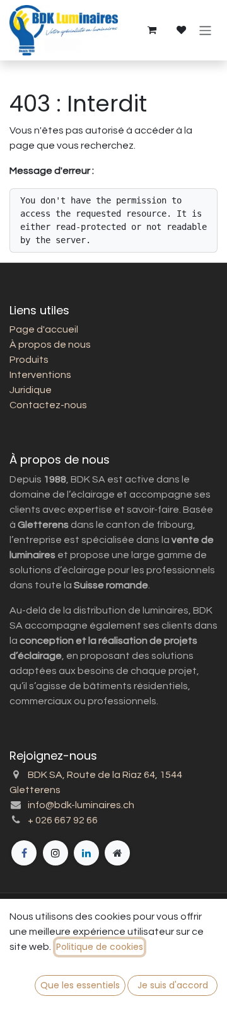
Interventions (40, 375)
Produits (29, 360)
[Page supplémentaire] (117, 852)
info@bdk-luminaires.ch (81, 805)
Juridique (30, 390)
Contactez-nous (48, 405)
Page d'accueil (43, 329)
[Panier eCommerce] (151, 30)
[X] (55, 852)
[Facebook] (24, 852)
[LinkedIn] (86, 852)
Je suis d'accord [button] (172, 985)
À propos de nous (50, 345)
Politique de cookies (99, 946)
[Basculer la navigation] (205, 30)
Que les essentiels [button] (80, 985)
